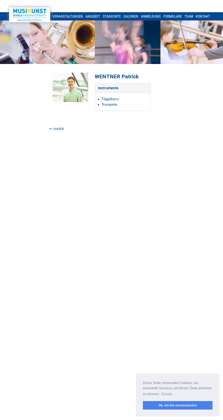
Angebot (93, 16)
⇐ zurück (56, 129)
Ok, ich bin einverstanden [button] (178, 405)
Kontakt (203, 16)
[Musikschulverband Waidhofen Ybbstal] (29, 14)
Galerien (130, 16)
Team (188, 16)
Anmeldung (151, 16)
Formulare (172, 16)
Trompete (109, 104)
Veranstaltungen (67, 16)
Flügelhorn (110, 99)
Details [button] (166, 394)
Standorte (112, 16)
